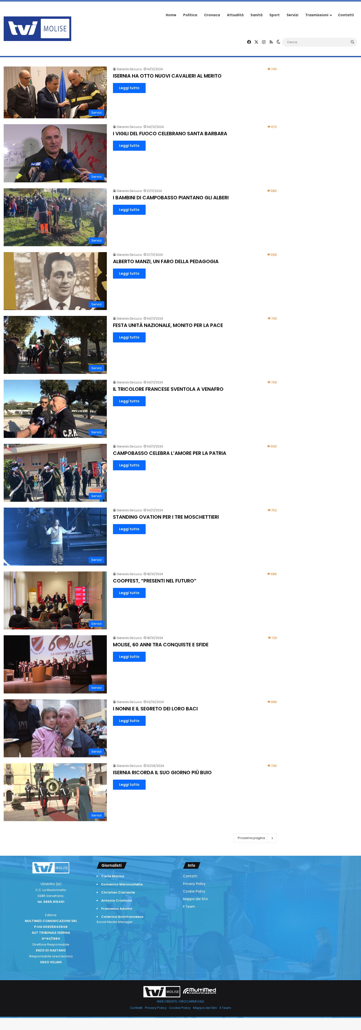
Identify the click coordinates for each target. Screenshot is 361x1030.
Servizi (292, 15)
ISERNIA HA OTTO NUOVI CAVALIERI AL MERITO (167, 75)
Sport (274, 15)
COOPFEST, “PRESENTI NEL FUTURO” (154, 580)
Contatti (346, 15)
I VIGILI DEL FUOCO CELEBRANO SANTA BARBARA (170, 133)
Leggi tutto (129, 87)
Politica (190, 15)
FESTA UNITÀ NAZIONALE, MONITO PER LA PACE (168, 325)
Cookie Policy (194, 891)
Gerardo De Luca (129, 69)
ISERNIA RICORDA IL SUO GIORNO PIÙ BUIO (162, 772)
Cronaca (212, 15)
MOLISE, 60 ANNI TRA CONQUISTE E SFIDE (160, 644)
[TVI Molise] (37, 28)
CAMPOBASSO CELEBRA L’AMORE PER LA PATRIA (169, 453)
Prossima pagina (251, 838)
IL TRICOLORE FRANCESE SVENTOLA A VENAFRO (168, 389)
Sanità (256, 15)
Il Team (189, 906)
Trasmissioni (316, 15)
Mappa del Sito (195, 899)
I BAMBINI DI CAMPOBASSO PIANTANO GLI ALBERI (171, 197)
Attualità (235, 15)
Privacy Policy (194, 883)
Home (171, 15)
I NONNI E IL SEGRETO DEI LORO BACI (155, 708)
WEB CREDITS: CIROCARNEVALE (180, 1001)
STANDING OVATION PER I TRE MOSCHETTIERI (166, 517)
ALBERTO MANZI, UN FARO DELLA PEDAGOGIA (166, 261)
